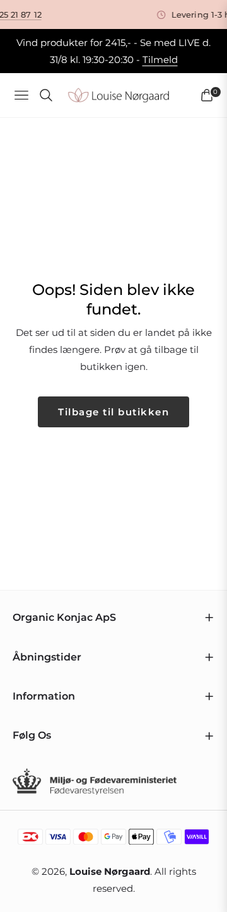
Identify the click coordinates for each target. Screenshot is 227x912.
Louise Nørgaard (109, 871)
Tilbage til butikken (113, 412)
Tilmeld (160, 60)
